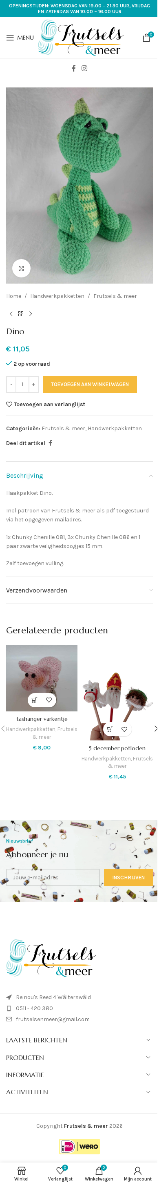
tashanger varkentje (42, 718)
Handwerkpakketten (57, 296)
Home (13, 296)
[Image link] (51, 957)
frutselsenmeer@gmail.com (53, 1019)
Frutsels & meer (115, 296)
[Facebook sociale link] (74, 68)
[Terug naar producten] (21, 314)
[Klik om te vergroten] (21, 268)
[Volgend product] (30, 314)
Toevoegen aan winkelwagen (90, 384)
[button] (35, 700)
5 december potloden (117, 748)
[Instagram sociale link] (84, 68)
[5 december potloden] (117, 692)
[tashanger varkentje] (41, 678)
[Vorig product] (11, 314)
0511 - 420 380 (34, 1008)
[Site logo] (80, 37)
